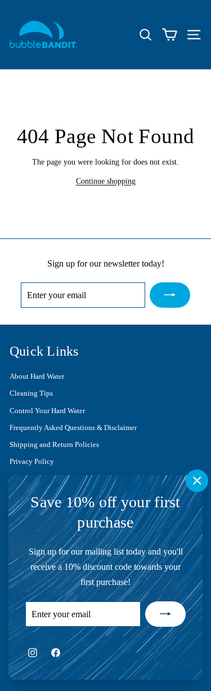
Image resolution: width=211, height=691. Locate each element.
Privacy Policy (32, 461)
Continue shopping (106, 181)
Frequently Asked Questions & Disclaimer (73, 427)
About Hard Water (37, 376)
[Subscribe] (165, 614)
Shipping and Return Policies (54, 444)
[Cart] (169, 34)
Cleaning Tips (31, 393)
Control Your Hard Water (47, 410)
